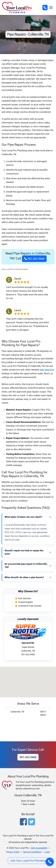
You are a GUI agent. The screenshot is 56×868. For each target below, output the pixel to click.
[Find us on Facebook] (24, 822)
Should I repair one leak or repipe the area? (24, 552)
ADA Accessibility (39, 848)
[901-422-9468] (45, 7)
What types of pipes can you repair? (23, 516)
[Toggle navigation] (51, 7)
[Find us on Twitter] (32, 822)
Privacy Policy (13, 852)
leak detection (47, 369)
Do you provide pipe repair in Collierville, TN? (26, 566)
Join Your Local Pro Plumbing (28, 860)
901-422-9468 (35, 258)
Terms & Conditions (32, 852)
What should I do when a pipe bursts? (24, 577)
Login (47, 852)
